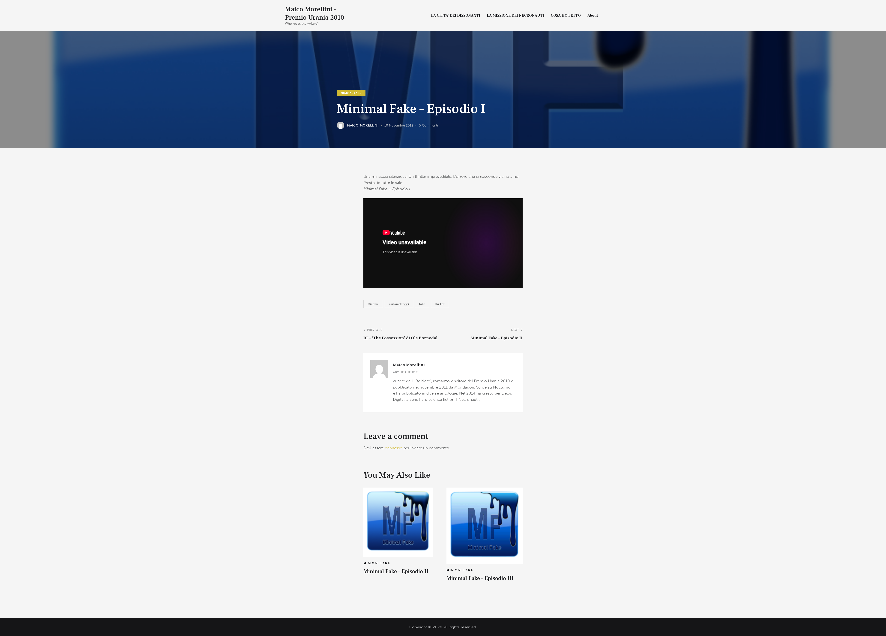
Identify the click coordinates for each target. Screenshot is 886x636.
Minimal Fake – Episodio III (480, 578)
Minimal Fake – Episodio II (395, 571)
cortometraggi (399, 304)
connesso (393, 448)
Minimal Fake (351, 93)
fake (422, 304)
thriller (440, 304)
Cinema (373, 304)
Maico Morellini (409, 365)
